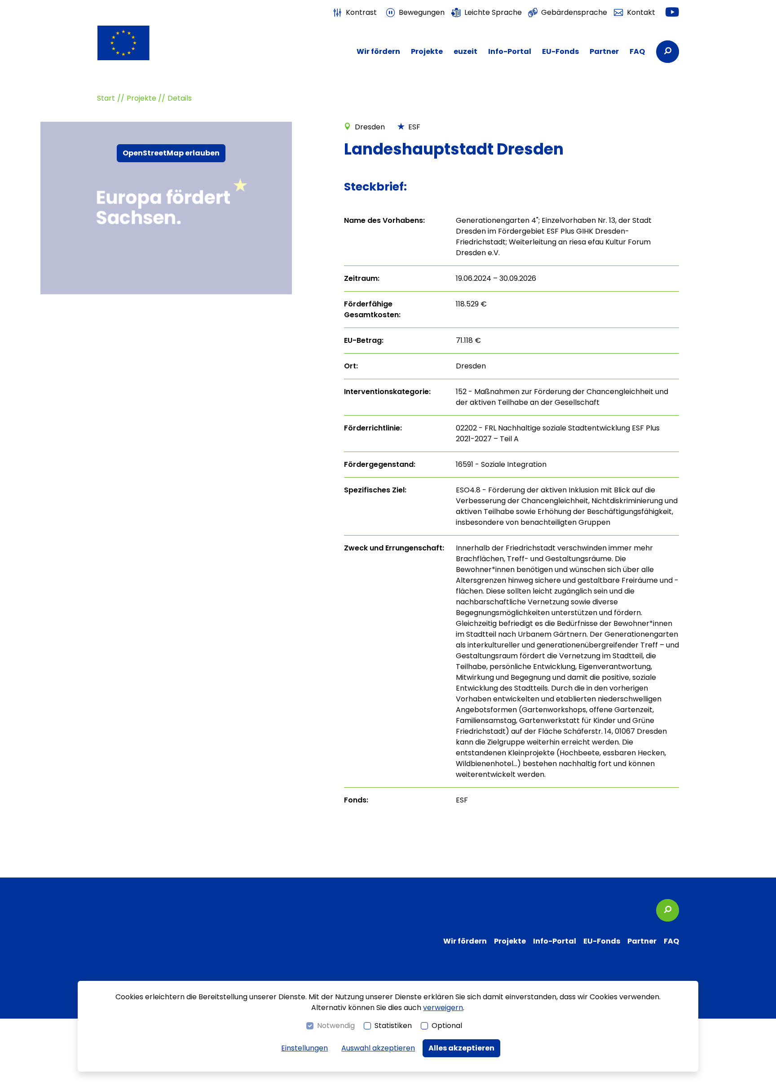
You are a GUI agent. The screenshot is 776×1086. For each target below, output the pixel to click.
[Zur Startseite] (141, 43)
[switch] (354, 13)
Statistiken (393, 1025)
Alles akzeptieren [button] (461, 1048)
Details (180, 98)
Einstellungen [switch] (304, 1048)
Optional (447, 1025)
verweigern (443, 1007)
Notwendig (336, 1025)
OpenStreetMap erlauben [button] (171, 153)
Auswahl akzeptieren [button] (378, 1048)
